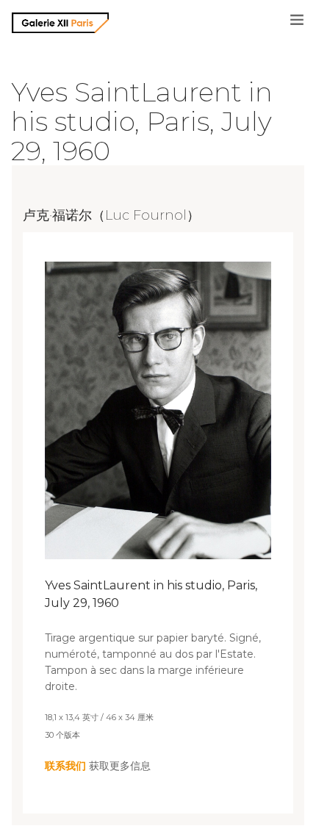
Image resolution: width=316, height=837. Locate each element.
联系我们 (65, 765)
